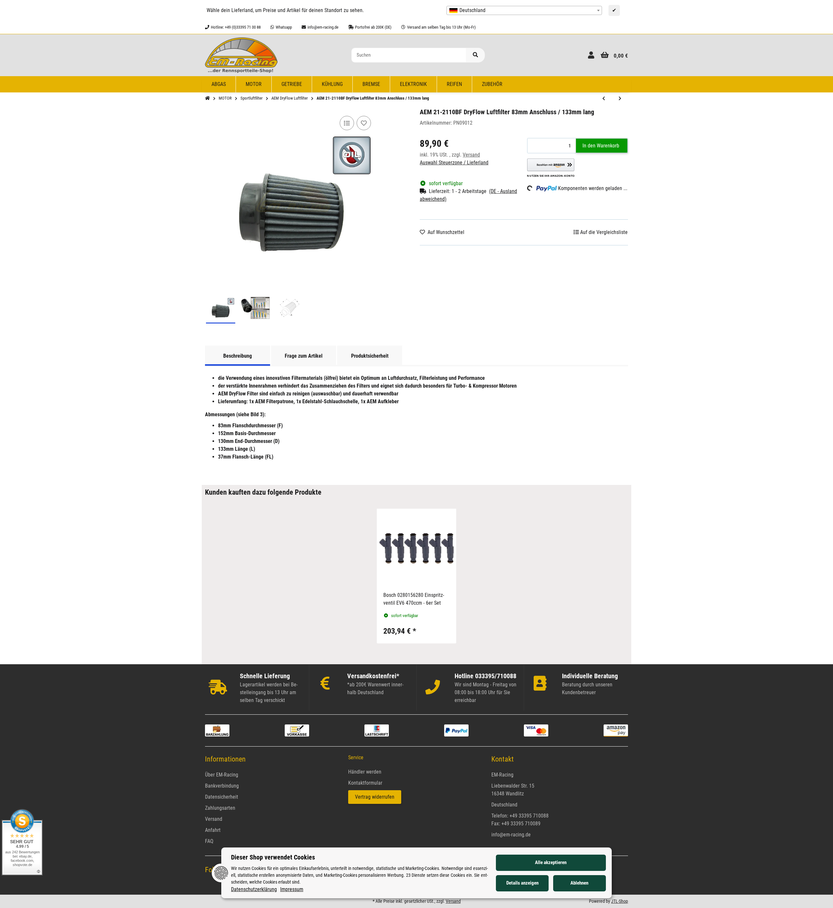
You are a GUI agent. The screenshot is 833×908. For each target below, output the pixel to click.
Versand (471, 155)
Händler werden (364, 772)
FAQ (209, 841)
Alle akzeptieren (551, 862)
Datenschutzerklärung (254, 889)
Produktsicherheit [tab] (370, 356)
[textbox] (524, 10)
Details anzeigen (522, 883)
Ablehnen (579, 883)
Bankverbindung (222, 786)
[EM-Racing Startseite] (241, 55)
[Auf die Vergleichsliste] (347, 123)
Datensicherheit (221, 797)
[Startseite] (207, 98)
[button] (591, 55)
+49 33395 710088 (529, 816)
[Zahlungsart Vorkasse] (297, 730)
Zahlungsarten (220, 808)
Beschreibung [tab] (237, 356)
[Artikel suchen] (475, 55)
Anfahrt (213, 830)
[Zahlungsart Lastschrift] (376, 730)
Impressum (291, 889)
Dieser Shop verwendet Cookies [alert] (273, 857)
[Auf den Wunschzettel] (364, 123)
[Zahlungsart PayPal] (456, 730)
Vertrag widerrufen (374, 797)
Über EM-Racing (221, 775)
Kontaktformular (365, 783)
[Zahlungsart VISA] (536, 730)
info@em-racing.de (511, 835)
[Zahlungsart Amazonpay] (616, 730)
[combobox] (524, 10)
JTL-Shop (619, 901)
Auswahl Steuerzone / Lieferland (454, 162)
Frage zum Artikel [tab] (303, 356)
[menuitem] (219, 84)
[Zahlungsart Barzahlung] (217, 730)
